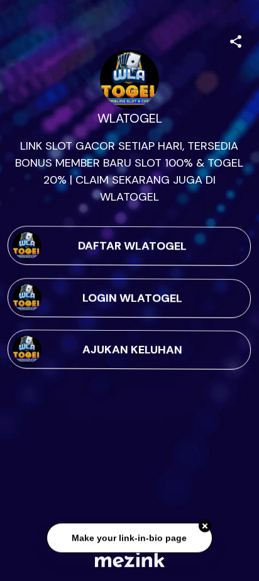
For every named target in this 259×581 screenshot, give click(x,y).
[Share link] (235, 39)
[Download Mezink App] (130, 559)
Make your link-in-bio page (129, 538)
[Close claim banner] (205, 525)
